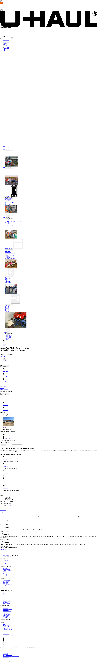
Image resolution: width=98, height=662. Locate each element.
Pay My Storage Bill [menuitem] (8, 226)
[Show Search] (3, 36)
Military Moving (6, 610)
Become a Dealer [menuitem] (6, 42)
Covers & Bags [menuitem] (7, 254)
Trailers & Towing (5, 366)
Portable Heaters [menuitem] (8, 337)
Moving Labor (5, 594)
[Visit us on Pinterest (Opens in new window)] (3, 641)
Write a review (3, 510)
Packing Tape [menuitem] (7, 256)
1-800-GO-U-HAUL (7, 555)
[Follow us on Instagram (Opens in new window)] (3, 639)
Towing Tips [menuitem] (7, 171)
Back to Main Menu (9, 150)
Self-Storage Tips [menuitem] (8, 228)
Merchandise (5, 617)
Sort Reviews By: (3, 501)
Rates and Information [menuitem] (9, 198)
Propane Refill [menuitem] (7, 334)
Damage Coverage (6, 597)
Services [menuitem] (6, 280)
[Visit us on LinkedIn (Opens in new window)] (3, 642)
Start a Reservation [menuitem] (8, 151)
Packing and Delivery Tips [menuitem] (11, 202)
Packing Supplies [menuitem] (8, 252)
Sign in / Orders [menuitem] (6, 47)
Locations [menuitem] (5, 43)
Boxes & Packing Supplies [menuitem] (8, 248)
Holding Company (7, 609)
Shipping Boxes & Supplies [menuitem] (10, 253)
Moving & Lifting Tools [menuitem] (9, 255)
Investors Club (7, 613)
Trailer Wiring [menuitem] (7, 311)
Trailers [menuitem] (4, 149)
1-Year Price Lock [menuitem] (6, 40)
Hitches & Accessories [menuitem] (9, 155)
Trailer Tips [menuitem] (7, 153)
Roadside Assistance (6, 569)
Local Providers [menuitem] (8, 278)
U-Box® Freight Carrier (7, 625)
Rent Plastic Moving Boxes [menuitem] (10, 258)
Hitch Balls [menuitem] (7, 309)
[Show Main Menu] (1, 10)
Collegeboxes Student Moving (8, 600)
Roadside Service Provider (7, 629)
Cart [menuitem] (5, 44)
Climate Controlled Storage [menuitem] (10, 222)
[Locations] (4, 36)
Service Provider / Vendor (7, 628)
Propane (7, 332)
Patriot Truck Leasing (6, 601)
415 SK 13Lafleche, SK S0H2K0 (4, 389)
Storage (7, 217)
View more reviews (3, 549)
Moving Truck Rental (6, 580)
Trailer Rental (5, 582)
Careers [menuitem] (4, 41)
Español (4, 563)
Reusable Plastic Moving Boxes (8, 587)
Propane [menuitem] (4, 332)
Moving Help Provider (7, 626)
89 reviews (8, 352)
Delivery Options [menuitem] (8, 199)
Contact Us (5, 568)
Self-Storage (5, 459)
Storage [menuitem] (4, 217)
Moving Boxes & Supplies (7, 596)
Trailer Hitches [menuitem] (7, 305)
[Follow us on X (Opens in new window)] (3, 644)
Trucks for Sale (5, 488)
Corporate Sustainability (7, 611)
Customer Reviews (6, 575)
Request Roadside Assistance (7, 560)
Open (1, 7)
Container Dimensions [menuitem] (9, 204)
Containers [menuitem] (6, 196)
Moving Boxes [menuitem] (7, 251)
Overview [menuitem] (7, 277)
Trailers (7, 149)
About (5, 608)
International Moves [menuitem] (8, 201)
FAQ (4, 573)
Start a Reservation (8, 169)
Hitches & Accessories (7, 593)
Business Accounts (6, 592)
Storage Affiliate (6, 634)
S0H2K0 (4, 345)
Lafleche (4, 344)
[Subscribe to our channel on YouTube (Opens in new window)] (3, 645)
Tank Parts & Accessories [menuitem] (9, 339)
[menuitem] (51, 169)
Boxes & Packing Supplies (17, 248)
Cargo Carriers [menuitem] (7, 308)
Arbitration (5, 652)
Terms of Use (5, 654)
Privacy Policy (5, 653)
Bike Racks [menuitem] (7, 307)
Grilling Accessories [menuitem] (8, 335)
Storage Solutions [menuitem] (8, 257)
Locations (6, 657)
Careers (4, 612)
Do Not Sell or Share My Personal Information (11, 656)
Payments (4, 571)
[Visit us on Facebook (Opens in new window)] (3, 637)
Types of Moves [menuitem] (8, 281)
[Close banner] (1, 1)
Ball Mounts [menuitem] (7, 306)
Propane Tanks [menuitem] (7, 338)
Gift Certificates (5, 602)
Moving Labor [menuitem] (5, 274)
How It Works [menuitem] (7, 279)
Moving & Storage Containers (10, 585)
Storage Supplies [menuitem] (8, 229)
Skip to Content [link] (3, 8)
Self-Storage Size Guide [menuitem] (9, 224)
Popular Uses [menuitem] (7, 200)
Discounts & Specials (6, 603)
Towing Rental (5, 583)
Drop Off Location (6, 443)
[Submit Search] (12, 38)
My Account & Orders (7, 570)
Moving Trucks (5, 371)
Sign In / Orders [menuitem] (5, 45)
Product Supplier (6, 627)
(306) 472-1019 (3, 356)
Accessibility (5, 574)
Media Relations (6, 615)
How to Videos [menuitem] (7, 152)
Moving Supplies (5, 381)
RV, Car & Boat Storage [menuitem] (9, 223)
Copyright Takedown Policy (8, 655)
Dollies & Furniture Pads (7, 584)
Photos (5, 360)
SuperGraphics (5, 616)
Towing (4, 167)
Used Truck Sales (6, 595)
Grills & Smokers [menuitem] (8, 336)
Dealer (4, 624)
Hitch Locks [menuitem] (7, 310)
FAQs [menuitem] (6, 154)
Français (4, 562)
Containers (14, 196)
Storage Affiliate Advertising (8, 635)
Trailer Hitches (5, 473)
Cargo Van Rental (6, 581)
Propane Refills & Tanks (7, 598)
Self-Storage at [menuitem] (9, 220)
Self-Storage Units (6, 586)
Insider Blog (6, 614)
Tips (3, 572)
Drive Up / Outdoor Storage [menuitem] (10, 225)
